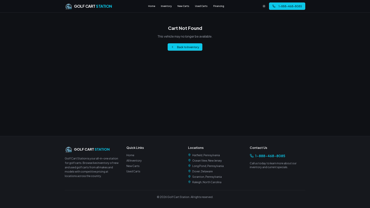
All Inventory (134, 160)
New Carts (183, 6)
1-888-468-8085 (290, 6)
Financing (218, 6)
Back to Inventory (188, 47)
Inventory (166, 6)
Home (151, 6)
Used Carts (201, 6)
